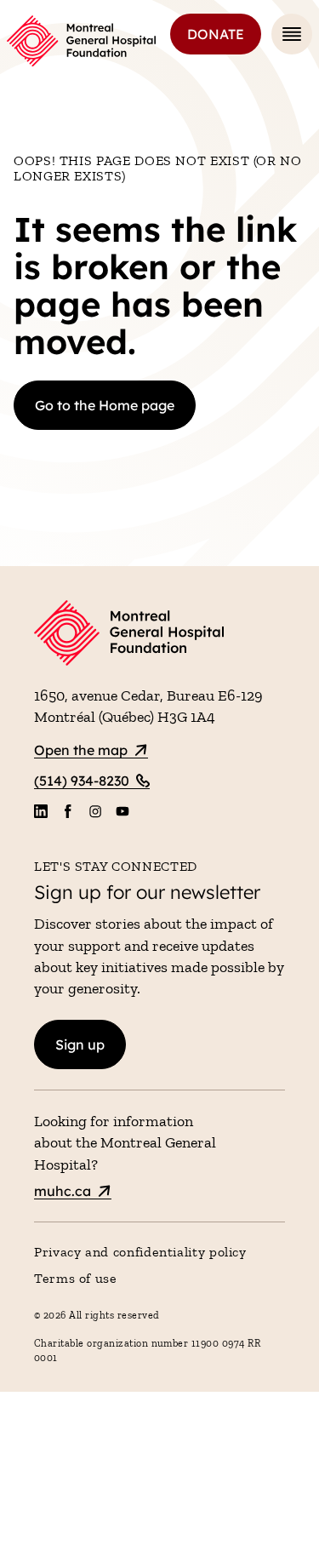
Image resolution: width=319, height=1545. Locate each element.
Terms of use (75, 1278)
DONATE (215, 34)
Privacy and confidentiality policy (140, 1252)
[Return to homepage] (159, 635)
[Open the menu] (291, 34)
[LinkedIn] (41, 811)
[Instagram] (95, 811)
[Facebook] (68, 811)
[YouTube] (122, 811)
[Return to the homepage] (81, 40)
